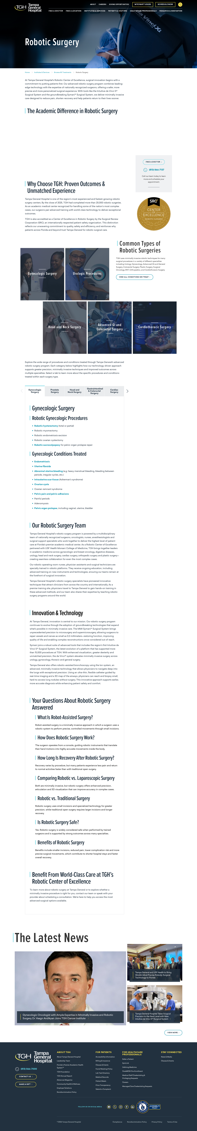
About (93, 4)
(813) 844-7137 (156, 170)
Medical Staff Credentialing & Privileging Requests (133, 1077)
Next (128, 391)
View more (172, 1033)
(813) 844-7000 (29, 1069)
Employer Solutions (64, 1088)
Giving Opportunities (119, 4)
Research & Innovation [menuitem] (170, 11)
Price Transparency (103, 1085)
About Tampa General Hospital (69, 1057)
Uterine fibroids (42, 467)
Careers (102, 4)
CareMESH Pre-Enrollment (132, 1071)
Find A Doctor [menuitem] (56, 11)
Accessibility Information (105, 1057)
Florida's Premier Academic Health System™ (70, 1066)
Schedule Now (165, 4)
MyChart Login (143, 4)
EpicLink (125, 1063)
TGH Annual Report (64, 1076)
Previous (21, 391)
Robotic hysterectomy (46, 426)
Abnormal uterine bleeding (48, 471)
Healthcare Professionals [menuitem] (143, 11)
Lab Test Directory (103, 1073)
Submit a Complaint (103, 1089)
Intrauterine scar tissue (46, 480)
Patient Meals (101, 1081)
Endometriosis (42, 462)
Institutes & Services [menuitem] (94, 11)
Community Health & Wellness (68, 1084)
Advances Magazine (64, 1080)
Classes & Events (102, 1065)
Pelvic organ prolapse (45, 508)
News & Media (166, 1057)
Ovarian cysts (41, 484)
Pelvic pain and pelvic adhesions (51, 494)
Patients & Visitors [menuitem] (117, 11)
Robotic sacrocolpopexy (47, 445)
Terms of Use (172, 1122)
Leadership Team (63, 1061)
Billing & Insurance (103, 1061)
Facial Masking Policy (104, 1069)
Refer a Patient (127, 1059)
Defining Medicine (129, 1067)
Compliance (117, 1122)
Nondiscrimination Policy (66, 1092)
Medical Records (102, 1077)
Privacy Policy (157, 1122)
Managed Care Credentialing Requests (137, 1086)
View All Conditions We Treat (134, 277)
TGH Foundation (63, 1072)
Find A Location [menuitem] (73, 11)
